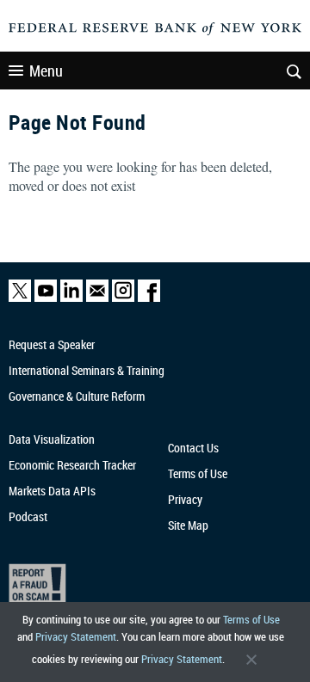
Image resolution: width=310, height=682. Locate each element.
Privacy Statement (75, 636)
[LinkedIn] (71, 298)
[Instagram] (123, 298)
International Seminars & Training (86, 370)
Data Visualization (52, 439)
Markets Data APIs (52, 490)
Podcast (28, 516)
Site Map (188, 525)
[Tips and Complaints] (148, 587)
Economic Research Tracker (72, 465)
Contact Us (193, 447)
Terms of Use (251, 619)
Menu (46, 71)
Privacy (185, 499)
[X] (20, 298)
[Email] (97, 298)
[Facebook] (149, 298)
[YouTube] (45, 298)
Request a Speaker (52, 344)
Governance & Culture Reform (77, 396)
